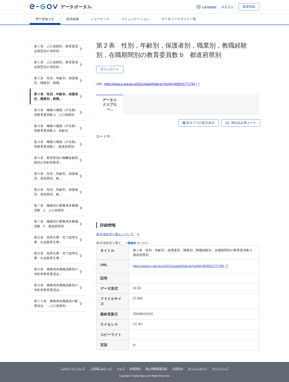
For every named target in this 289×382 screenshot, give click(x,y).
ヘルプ (121, 368)
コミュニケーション (135, 19)
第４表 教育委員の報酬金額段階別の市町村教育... (56, 160)
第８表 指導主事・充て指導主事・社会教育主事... (56, 240)
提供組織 (72, 19)
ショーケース (100, 19)
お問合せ (177, 368)
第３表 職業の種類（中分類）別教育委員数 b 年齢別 (56, 128)
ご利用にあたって (101, 368)
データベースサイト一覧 (178, 19)
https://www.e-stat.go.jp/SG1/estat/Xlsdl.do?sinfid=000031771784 (149, 84)
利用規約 (135, 368)
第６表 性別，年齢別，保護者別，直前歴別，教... (56, 192)
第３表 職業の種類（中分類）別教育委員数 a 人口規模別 (56, 112)
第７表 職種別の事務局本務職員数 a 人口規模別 (56, 208)
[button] (206, 6)
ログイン (227, 6)
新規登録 (249, 6)
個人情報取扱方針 (156, 368)
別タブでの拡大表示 (199, 122)
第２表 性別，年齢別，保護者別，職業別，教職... (56, 80)
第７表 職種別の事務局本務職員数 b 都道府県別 (56, 224)
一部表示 (130, 243)
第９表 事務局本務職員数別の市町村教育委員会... (56, 272)
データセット (45, 19)
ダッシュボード (197, 368)
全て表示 (142, 243)
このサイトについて (73, 368)
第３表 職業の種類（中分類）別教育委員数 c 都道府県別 (56, 144)
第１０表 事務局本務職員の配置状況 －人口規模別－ (56, 303)
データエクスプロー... (110, 104)
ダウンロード (109, 69)
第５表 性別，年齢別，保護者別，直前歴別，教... (56, 176)
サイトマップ (220, 368)
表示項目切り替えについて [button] (115, 234)
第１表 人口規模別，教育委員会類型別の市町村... (56, 49)
